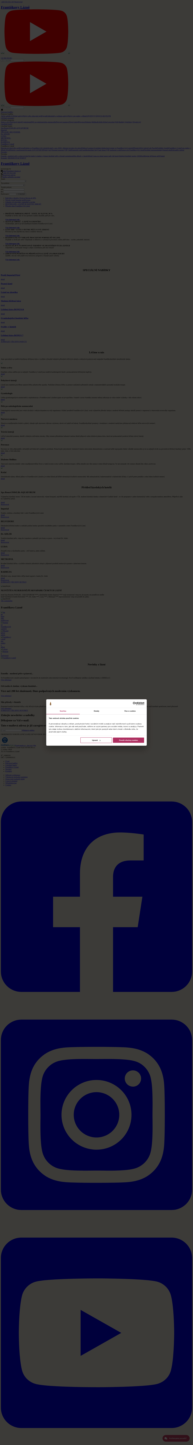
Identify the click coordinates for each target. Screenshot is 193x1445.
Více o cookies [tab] (130, 711)
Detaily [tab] (96, 711)
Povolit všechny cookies (128, 740)
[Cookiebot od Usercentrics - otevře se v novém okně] (134, 703)
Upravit (95, 740)
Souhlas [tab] (63, 711)
